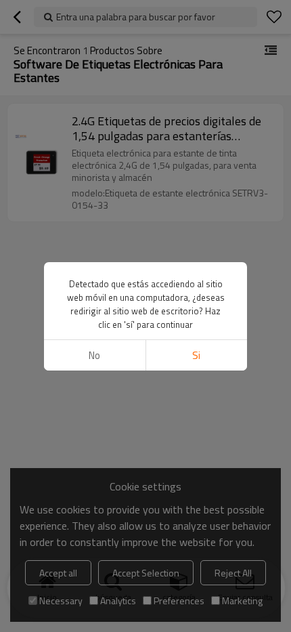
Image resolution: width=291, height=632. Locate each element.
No (94, 355)
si (196, 355)
